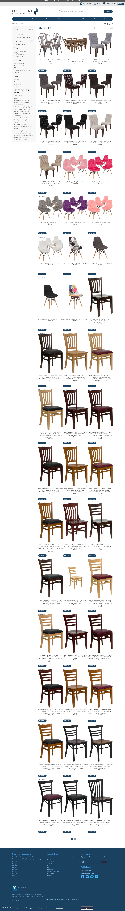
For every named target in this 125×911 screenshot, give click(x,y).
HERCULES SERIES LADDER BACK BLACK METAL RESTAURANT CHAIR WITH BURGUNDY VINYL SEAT (50, 822)
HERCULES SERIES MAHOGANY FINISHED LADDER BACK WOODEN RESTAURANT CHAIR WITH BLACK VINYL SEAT (50, 711)
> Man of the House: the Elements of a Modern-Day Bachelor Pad (22, 113)
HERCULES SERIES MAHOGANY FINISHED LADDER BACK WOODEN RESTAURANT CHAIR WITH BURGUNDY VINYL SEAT (100, 656)
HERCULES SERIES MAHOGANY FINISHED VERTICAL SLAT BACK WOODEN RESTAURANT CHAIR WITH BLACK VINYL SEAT (50, 491)
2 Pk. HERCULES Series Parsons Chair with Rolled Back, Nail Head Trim (100, 60)
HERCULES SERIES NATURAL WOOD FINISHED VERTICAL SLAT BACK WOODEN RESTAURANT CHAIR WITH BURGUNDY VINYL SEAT (100, 378)
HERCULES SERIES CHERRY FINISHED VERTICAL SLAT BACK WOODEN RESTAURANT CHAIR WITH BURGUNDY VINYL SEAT (100, 491)
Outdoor (95, 19)
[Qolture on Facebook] (107, 24)
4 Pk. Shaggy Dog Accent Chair (75, 182)
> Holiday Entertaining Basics (22, 133)
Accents (16, 79)
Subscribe (104, 862)
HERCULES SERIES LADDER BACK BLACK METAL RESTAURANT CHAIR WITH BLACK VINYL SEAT (75, 822)
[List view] (112, 28)
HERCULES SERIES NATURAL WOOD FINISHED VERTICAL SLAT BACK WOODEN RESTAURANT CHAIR (75, 377)
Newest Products (19, 63)
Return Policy (50, 873)
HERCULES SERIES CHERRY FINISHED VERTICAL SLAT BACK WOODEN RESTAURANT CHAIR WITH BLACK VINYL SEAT (50, 547)
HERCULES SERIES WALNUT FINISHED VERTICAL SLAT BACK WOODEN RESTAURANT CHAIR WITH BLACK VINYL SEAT (50, 378)
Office (83, 19)
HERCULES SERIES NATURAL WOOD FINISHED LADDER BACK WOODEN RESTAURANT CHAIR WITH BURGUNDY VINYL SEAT (100, 602)
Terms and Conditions (53, 871)
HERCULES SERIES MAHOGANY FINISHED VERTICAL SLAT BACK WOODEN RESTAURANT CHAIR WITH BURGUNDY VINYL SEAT (100, 434)
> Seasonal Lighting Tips (21, 137)
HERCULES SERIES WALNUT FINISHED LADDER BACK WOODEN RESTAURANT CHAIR (100, 546)
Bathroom (72, 19)
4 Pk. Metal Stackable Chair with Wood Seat (50, 60)
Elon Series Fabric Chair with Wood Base (75, 263)
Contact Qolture (51, 862)
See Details (42, 70)
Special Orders (23, 888)
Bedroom (48, 19)
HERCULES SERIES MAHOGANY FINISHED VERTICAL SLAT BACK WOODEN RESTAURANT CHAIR (75, 433)
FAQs (48, 865)
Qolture (20, 901)
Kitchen (60, 19)
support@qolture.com (87, 873)
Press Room (50, 875)
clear (31, 40)
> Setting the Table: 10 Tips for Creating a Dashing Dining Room (23, 120)
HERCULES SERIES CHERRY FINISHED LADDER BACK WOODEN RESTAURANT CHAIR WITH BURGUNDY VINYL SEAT (100, 711)
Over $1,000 (19, 56)
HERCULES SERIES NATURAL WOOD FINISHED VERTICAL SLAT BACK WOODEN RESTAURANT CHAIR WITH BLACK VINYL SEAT (50, 435)
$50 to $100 (19, 53)
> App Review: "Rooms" (21, 139)
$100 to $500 (20, 54)
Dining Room (35, 19)
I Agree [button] (87, 908)
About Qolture (50, 860)
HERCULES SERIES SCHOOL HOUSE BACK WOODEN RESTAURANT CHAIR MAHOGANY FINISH (75, 546)
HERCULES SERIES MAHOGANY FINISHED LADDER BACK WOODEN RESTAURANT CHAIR (75, 656)
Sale (105, 19)
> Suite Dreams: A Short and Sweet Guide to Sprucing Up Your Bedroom (22, 103)
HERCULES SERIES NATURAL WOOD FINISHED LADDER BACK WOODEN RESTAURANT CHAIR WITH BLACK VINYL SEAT (50, 657)
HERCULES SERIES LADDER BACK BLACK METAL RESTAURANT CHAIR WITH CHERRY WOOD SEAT (100, 766)
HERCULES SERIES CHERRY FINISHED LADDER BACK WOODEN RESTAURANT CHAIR (75, 711)
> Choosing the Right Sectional (23, 135)
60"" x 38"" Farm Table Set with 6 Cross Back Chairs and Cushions (75, 60)
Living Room (21, 19)
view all (31, 29)
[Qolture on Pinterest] (112, 24)
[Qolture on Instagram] (109, 24)
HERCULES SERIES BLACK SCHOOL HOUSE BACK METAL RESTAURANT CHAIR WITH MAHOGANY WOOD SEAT (100, 822)
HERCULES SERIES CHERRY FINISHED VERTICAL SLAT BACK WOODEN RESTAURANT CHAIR (75, 490)
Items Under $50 (21, 51)
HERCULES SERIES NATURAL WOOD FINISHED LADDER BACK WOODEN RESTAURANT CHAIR (75, 601)
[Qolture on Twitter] (105, 24)
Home (13, 23)
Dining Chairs (20, 44)
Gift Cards (17, 68)
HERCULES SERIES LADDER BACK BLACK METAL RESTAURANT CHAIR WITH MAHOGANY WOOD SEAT (75, 766)
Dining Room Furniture (23, 37)
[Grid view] (110, 28)
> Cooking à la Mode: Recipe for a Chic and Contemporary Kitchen (23, 126)
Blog (48, 867)
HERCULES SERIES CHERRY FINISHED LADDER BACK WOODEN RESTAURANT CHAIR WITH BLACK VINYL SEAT (50, 766)
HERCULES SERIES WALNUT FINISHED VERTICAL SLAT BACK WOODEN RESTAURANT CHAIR (100, 320)
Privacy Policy (51, 869)
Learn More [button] (59, 908)
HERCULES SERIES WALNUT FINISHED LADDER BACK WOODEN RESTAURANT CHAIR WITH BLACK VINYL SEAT (50, 601)
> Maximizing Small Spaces (22, 131)
